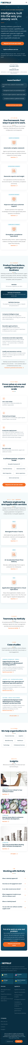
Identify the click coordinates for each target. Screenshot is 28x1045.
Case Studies (4, 1024)
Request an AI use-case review (12, 43)
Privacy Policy (16, 1038)
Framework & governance (18, 1009)
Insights (3, 1029)
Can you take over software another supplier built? (12, 907)
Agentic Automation (19, 992)
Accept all (19, 1041)
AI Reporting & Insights (18, 996)
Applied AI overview (19, 989)
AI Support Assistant (19, 999)
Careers (3, 1027)
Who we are (4, 1021)
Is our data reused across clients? (11, 889)
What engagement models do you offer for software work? (11, 895)
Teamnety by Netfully (13, 628)
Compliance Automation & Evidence (18, 1004)
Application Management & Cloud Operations (7, 998)
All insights (13, 853)
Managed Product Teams (5, 990)
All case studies (13, 715)
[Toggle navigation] (26, 2)
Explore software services (10, 49)
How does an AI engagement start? (12, 883)
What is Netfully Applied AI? (10, 878)
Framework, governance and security (13, 367)
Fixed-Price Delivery (6, 994)
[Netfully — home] (6, 2)
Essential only (10, 1041)
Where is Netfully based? (9, 901)
